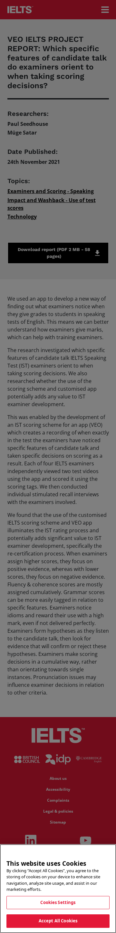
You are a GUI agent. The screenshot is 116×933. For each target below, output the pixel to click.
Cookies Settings (57, 902)
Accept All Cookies (58, 921)
